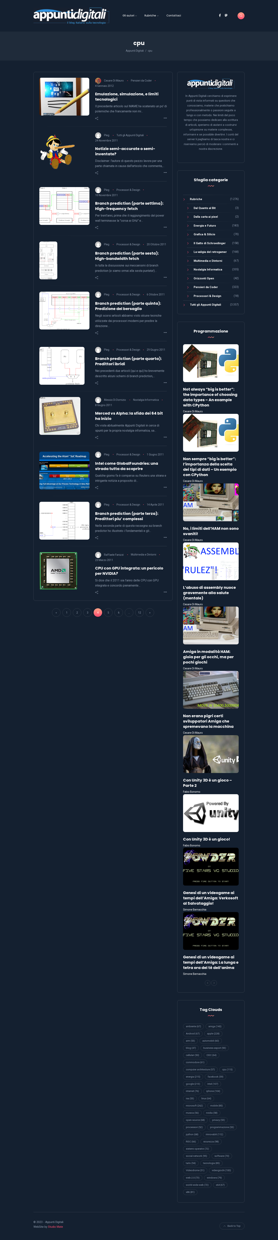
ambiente (193, 1026)
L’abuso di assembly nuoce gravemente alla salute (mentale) (209, 593)
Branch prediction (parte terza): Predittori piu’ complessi (126, 516)
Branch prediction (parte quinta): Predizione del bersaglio (128, 306)
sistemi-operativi (197, 1148)
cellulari (192, 1055)
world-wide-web (197, 1184)
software (221, 1156)
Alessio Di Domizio (115, 399)
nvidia (211, 1112)
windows (214, 1177)
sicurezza (211, 1141)
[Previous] (207, 983)
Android (193, 1033)
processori (194, 1127)
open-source (195, 1120)
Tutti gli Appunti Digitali (130, 135)
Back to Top (234, 1225)
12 (139, 612)
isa (190, 1098)
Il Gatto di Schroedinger (210, 243)
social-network (196, 1156)
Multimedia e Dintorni (143, 554)
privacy (218, 1120)
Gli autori (128, 15)
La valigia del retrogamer (210, 252)
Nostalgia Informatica (146, 399)
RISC (191, 1141)
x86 (190, 1192)
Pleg (106, 135)
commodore (195, 1062)
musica (192, 1112)
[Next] (214, 983)
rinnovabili (214, 1134)
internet (192, 1091)
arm (190, 1040)
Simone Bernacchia (194, 909)
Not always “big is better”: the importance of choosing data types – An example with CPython (210, 397)
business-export (214, 1048)
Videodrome (195, 1170)
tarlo (191, 1163)
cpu (227, 1069)
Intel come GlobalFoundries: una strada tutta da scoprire (126, 466)
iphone (213, 1091)
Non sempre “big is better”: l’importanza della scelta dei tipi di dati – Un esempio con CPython (210, 466)
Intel (212, 1083)
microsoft (194, 1105)
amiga (214, 1026)
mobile (216, 1105)
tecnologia (211, 1163)
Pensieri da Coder (141, 80)
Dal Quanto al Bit (205, 208)
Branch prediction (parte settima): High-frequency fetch (129, 206)
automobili (210, 1040)
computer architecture (200, 1069)
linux (206, 1098)
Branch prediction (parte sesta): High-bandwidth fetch (127, 256)
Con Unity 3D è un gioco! (206, 839)
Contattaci (173, 15)
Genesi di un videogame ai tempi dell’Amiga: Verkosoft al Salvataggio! (210, 898)
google (193, 1083)
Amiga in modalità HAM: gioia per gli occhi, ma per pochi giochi (208, 657)
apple (213, 1033)
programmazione (222, 1127)
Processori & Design (128, 189)
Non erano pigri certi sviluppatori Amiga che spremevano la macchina (208, 721)
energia (193, 1076)
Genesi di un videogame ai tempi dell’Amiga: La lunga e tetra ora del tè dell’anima (210, 962)
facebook (215, 1076)
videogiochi (221, 1170)
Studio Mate (55, 1226)
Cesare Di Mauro (114, 80)
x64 (220, 1184)
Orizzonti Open (204, 278)
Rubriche (150, 15)
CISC (212, 1055)
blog (191, 1048)
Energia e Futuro (205, 225)
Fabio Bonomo (191, 791)
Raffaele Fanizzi (114, 554)
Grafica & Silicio (204, 234)
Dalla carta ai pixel (206, 216)
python (192, 1134)
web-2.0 (193, 1177)
